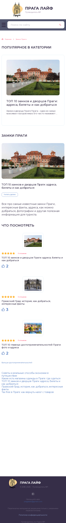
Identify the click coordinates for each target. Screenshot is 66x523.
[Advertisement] (33, 435)
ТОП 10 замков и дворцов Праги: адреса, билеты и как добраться (32, 103)
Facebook (33, 494)
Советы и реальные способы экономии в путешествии (25, 374)
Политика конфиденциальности (33, 515)
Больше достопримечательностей (17, 362)
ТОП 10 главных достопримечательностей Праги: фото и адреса (31, 346)
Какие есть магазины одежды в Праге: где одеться (31, 378)
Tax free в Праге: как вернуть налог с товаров (28, 392)
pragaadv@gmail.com (33, 501)
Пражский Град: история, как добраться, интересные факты (26, 302)
